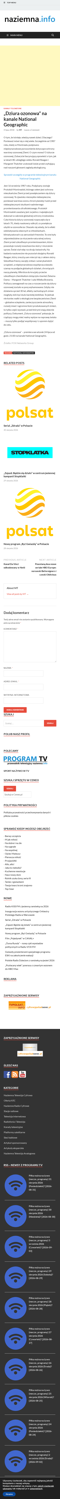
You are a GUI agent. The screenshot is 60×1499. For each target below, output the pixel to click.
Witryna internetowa (16, 695)
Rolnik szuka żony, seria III (18, 878)
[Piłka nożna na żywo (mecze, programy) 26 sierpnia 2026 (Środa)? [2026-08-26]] (16, 1379)
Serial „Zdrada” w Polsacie (18, 425)
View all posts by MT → (18, 593)
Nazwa (8, 668)
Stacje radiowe (11, 1111)
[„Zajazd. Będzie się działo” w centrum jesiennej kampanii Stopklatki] (30, 453)
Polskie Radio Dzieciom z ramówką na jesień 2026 (29, 960)
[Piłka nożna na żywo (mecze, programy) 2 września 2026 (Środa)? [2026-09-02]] (16, 1471)
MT (20, 130)
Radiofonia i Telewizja (14, 1121)
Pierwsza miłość (13, 857)
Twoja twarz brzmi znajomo (18, 885)
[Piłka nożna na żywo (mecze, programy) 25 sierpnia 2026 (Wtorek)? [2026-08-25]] (16, 1410)
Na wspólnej (11, 850)
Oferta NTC (9, 1100)
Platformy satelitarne (14, 1132)
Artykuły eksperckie (14, 1148)
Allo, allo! (9, 864)
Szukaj (10, 788)
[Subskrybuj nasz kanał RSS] (14, 1074)
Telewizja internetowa (15, 1116)
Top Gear (9, 888)
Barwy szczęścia (13, 836)
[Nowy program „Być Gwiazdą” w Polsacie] (30, 514)
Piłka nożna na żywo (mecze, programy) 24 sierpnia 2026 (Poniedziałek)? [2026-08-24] (40, 1427)
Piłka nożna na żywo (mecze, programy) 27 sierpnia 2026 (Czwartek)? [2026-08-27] (40, 1335)
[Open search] (53, 35)
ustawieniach (36, 1488)
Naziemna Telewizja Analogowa (19, 1153)
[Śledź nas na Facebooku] (7, 1074)
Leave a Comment (31, 130)
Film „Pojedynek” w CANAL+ (19, 938)
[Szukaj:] (30, 723)
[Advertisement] (30, 76)
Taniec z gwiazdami (14, 881)
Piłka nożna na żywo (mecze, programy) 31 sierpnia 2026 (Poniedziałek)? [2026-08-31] (40, 1182)
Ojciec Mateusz (12, 853)
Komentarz (11, 629)
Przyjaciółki (11, 860)
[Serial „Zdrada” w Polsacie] (30, 396)
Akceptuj (9, 1494)
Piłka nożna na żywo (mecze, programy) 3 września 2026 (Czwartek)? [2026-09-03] (40, 1243)
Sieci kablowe (10, 1137)
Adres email (11, 681)
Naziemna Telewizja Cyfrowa (18, 1095)
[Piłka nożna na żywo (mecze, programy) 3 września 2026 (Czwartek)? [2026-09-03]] (16, 1256)
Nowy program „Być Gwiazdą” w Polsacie (26, 544)
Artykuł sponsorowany (15, 1142)
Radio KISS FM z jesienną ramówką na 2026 (26, 906)
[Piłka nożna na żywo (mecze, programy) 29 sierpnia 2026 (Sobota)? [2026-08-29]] (16, 1287)
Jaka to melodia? (13, 867)
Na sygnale (10, 846)
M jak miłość (11, 839)
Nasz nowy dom (13, 874)
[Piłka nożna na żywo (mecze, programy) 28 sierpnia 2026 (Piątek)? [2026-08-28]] (16, 1318)
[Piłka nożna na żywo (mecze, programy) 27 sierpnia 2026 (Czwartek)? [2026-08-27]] (16, 1348)
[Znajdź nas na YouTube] (22, 1074)
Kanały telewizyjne (13, 108)
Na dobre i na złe (13, 843)
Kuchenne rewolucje (15, 871)
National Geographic (23, 353)
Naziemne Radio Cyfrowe (16, 1105)
